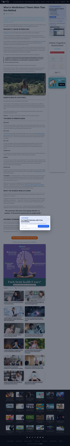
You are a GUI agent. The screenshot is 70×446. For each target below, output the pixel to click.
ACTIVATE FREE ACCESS (43, 226)
